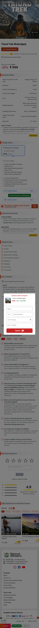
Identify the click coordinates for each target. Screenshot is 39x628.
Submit (17, 331)
